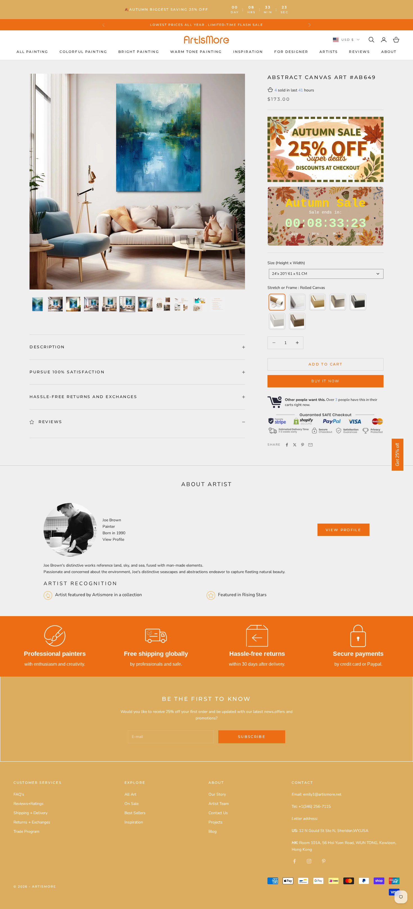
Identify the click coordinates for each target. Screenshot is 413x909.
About (389, 52)
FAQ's (18, 794)
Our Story (217, 794)
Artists (328, 52)
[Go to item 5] (109, 304)
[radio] (276, 302)
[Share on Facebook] (287, 445)
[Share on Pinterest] (302, 445)
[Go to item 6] (127, 304)
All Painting (32, 52)
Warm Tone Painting (196, 52)
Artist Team (218, 803)
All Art (130, 794)
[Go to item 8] (163, 304)
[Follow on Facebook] (294, 861)
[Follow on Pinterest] (323, 861)
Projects (215, 822)
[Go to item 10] (199, 304)
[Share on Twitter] (294, 445)
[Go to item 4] (91, 304)
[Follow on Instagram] (309, 861)
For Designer (291, 52)
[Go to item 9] (181, 304)
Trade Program (26, 831)
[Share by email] (310, 445)
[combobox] (326, 274)
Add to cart (325, 364)
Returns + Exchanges (31, 822)
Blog (212, 831)
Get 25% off (397, 454)
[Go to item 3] (73, 304)
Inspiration (248, 52)
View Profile (113, 539)
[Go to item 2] (55, 304)
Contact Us (218, 813)
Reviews (359, 52)
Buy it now (325, 381)
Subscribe (252, 736)
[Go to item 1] (37, 304)
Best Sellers (135, 813)
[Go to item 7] (145, 304)
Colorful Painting (83, 52)
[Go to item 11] (217, 304)
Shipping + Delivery (30, 813)
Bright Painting (138, 52)
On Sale (131, 803)
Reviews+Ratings (28, 803)
